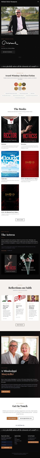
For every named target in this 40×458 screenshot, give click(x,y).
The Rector (9, 250)
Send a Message (12, 418)
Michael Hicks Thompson (9, 1)
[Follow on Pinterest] (18, 425)
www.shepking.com (31, 439)
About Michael (17, 439)
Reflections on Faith (18, 440)
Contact (16, 443)
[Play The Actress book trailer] (20, 264)
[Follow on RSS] (23, 425)
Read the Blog (20, 324)
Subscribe (6, 447)
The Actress (3, 250)
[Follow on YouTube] (21, 425)
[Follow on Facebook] (16, 425)
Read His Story (5, 391)
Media (16, 442)
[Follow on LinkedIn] (20, 425)
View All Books (20, 219)
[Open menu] (38, 1)
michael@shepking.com (26, 418)
